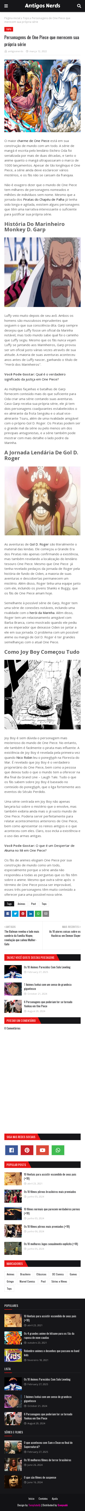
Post (33, 904)
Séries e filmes (59, 1281)
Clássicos (41, 1274)
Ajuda (55, 1498)
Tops (26, 18)
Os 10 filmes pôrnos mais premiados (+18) (47, 1226)
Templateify (34, 1505)
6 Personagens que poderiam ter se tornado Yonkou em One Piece (48, 1004)
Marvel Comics (27, 1281)
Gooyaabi (63, 1505)
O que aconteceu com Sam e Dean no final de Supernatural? (48, 1444)
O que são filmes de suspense (40, 1477)
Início (31, 1498)
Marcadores (15, 1263)
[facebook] (11, 1150)
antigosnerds (15, 51)
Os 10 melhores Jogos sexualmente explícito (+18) (51, 1244)
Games (73, 1274)
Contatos (43, 1498)
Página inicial (12, 18)
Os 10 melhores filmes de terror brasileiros (47, 1460)
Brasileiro (25, 1274)
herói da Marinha (41, 612)
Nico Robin (23, 757)
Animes (21, 904)
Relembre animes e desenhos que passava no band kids (51, 1353)
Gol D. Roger (39, 544)
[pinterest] (27, 1150)
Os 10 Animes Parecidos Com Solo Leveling (47, 967)
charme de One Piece (32, 140)
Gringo (10, 1281)
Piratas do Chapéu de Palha (43, 199)
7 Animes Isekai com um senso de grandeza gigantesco (47, 986)
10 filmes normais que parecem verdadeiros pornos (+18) (52, 1211)
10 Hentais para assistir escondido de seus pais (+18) (50, 1176)
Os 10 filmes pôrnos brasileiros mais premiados (50, 1191)
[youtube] (42, 1150)
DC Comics (58, 1274)
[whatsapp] (58, 1150)
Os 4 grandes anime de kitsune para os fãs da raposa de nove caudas (49, 1335)
